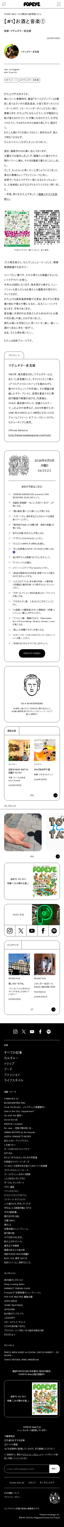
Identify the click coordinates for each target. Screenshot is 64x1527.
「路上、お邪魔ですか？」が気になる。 (28, 629)
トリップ (9, 1064)
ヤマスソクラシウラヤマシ (15, 1195)
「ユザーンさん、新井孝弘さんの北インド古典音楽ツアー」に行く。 (33, 518)
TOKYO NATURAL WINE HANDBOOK (21, 1359)
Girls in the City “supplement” (19, 1111)
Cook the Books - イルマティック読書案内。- (25, 1107)
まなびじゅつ (9, 1334)
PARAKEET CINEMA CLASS (17, 1288)
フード (8, 1069)
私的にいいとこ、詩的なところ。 (17, 1262)
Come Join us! (17, 1482)
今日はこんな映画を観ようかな (17, 1208)
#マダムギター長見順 (29, 80)
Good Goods (11, 1119)
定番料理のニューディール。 (16, 1229)
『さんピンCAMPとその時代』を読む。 (29, 543)
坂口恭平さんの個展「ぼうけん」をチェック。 (32, 557)
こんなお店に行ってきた (14, 1178)
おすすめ (8, 1153)
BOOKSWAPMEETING (14, 1103)
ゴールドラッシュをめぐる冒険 (17, 1174)
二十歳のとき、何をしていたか (17, 1203)
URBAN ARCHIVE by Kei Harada (19, 1132)
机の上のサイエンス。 (13, 1241)
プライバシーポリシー (31, 1455)
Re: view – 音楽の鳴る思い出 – (18, 1128)
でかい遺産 (9, 1187)
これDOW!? (9, 1317)
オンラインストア (47, 1482)
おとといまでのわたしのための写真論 (20, 1157)
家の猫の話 (9, 1233)
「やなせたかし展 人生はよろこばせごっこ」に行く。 (33, 603)
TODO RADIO (10, 1301)
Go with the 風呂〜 (13, 1115)
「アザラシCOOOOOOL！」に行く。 (28, 538)
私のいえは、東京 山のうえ (16, 1258)
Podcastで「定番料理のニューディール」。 (22, 1292)
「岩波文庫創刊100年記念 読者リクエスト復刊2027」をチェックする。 (33, 575)
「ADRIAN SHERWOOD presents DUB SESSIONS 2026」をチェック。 (31, 496)
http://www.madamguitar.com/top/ (29, 435)
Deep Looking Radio (14, 1284)
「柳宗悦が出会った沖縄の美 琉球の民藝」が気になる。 (33, 526)
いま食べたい (10, 1145)
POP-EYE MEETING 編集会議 (18, 1296)
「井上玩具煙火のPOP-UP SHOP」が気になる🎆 (33, 550)
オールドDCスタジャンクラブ (16, 1149)
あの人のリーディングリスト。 (16, 1140)
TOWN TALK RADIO (13, 1305)
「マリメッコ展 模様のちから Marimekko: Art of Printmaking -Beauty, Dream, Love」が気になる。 (34, 621)
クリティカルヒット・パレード (16, 1170)
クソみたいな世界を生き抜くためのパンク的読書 (25, 1166)
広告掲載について (11, 1493)
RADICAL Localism (13, 1124)
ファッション (12, 1075)
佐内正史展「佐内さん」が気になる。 (28, 533)
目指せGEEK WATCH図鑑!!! (16, 1254)
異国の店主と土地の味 (14, 1250)
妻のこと (8, 1224)
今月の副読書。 (11, 1212)
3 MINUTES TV (11, 1098)
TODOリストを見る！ (32, 653)
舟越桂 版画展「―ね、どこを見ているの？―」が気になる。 (33, 504)
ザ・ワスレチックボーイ (14, 1182)
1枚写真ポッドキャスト (13, 1280)
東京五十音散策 (11, 1245)
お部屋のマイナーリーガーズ (16, 1161)
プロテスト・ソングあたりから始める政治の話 (24, 1330)
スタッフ (32, 1482)
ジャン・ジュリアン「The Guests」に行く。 (31, 567)
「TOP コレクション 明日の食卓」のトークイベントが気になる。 (34, 594)
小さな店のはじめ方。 (13, 1237)
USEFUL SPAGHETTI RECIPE (17, 1136)
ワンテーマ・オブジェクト (15, 1199)
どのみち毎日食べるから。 (15, 1326)
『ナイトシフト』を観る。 (22, 562)
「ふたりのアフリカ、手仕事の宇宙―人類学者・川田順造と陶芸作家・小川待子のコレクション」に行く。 (33, 584)
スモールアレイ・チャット (14, 1322)
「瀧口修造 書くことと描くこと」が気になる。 (31, 511)
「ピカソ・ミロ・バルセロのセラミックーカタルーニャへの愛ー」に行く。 (34, 636)
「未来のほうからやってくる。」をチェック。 (30, 643)
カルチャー (11, 1058)
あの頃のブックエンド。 (14, 1313)
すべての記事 (13, 1053)
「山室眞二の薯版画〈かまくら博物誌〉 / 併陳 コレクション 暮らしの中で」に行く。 (34, 611)
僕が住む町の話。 (12, 1216)
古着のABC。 (10, 1220)
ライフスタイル (14, 1080)
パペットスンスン (11, 1191)
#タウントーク (11, 80)
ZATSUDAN (9, 1309)
